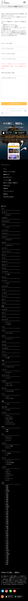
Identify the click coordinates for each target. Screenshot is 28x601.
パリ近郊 (7, 453)
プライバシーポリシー (16, 110)
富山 (6, 502)
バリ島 (7, 274)
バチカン (7, 473)
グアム (7, 415)
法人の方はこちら (7, 177)
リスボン (7, 409)
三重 (6, 559)
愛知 (6, 547)
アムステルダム (9, 391)
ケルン (7, 396)
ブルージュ (8, 383)
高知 (6, 494)
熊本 (6, 504)
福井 (6, 501)
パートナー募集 (7, 180)
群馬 (6, 549)
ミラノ (7, 476)
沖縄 (6, 523)
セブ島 (7, 357)
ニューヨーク (9, 417)
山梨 (6, 555)
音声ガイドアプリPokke (9, 171)
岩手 (6, 514)
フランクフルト (9, 398)
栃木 (6, 531)
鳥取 (6, 489)
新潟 (6, 542)
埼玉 (6, 509)
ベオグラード (9, 245)
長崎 (6, 560)
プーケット (8, 438)
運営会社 (5, 194)
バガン (7, 283)
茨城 (6, 543)
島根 (6, 562)
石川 (6, 538)
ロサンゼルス (9, 418)
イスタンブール (9, 366)
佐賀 (6, 487)
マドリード (8, 460)
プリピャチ (8, 239)
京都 (6, 557)
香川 (6, 518)
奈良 (6, 540)
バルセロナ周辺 (9, 462)
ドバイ (7, 227)
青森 (6, 516)
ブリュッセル (9, 385)
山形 (6, 511)
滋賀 (6, 513)
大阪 (6, 552)
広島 (6, 537)
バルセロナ (8, 464)
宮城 (6, 520)
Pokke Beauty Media (8, 196)
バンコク (7, 440)
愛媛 (6, 526)
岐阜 (6, 508)
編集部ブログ (6, 174)
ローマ (7, 480)
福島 (6, 499)
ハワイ (7, 420)
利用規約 (5, 188)
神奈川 (7, 550)
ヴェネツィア (9, 475)
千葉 (6, 528)
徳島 (6, 485)
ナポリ (7, 470)
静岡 (6, 535)
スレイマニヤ (9, 333)
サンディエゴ (9, 422)
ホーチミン (8, 372)
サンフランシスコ (10, 424)
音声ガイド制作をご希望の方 (10, 182)
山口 (6, 492)
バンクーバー (9, 338)
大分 (6, 525)
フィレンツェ (9, 478)
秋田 (6, 497)
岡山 (6, 533)
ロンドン (7, 447)
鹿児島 (7, 491)
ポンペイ (7, 471)
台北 (6, 431)
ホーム (3, 6)
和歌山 (7, 506)
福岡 (6, 521)
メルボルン (8, 324)
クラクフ (7, 215)
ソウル (7, 404)
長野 (6, 545)
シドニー (7, 378)
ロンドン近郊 (9, 446)
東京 (6, 564)
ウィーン (7, 322)
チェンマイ (8, 437)
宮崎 (6, 496)
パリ (6, 455)
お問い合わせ (6, 185)
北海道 (7, 554)
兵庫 (6, 530)
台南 (6, 429)
